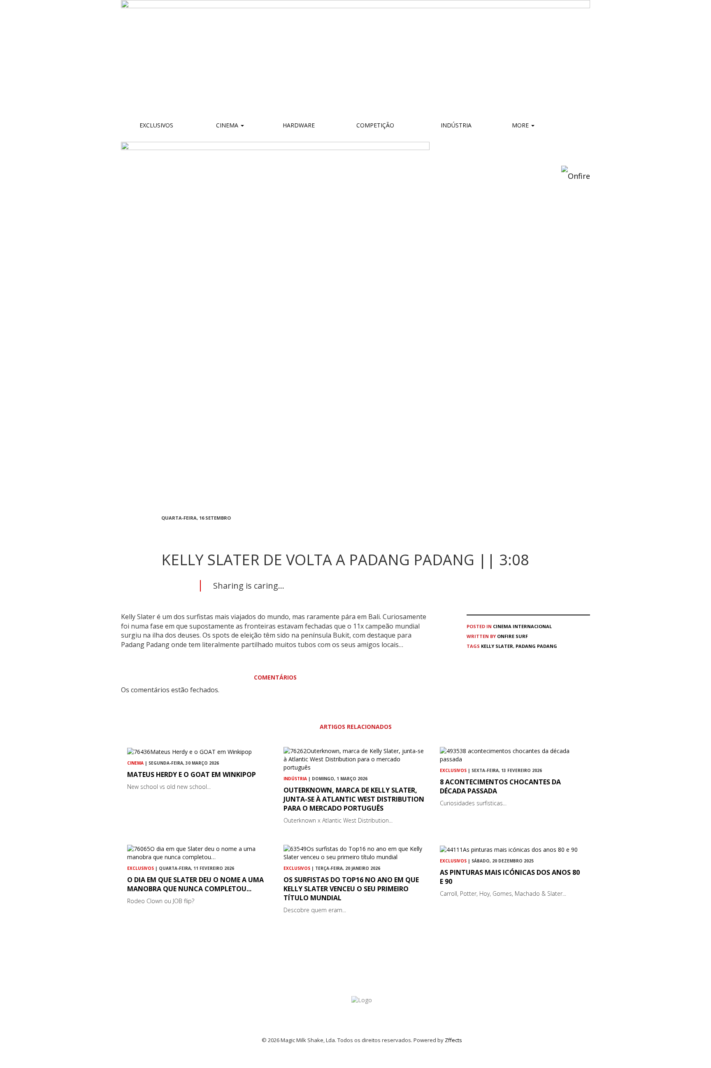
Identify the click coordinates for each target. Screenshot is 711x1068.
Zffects (453, 1040)
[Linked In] (203, 532)
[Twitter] (183, 532)
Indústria (455, 125)
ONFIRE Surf (512, 636)
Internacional (532, 626)
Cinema (227, 125)
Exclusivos (156, 125)
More (521, 125)
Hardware (299, 125)
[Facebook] (164, 532)
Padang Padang (536, 646)
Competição (374, 125)
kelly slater (497, 646)
